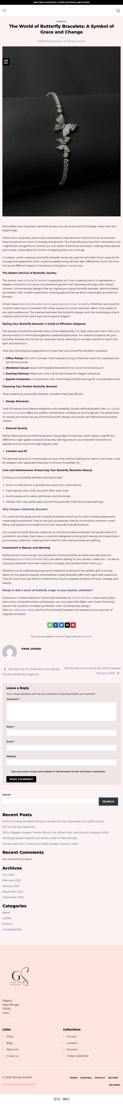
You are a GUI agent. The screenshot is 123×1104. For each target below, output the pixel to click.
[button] (4, 10)
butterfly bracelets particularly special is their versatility (55, 304)
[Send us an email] (12, 1020)
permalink (86, 636)
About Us (12, 1049)
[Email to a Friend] (67, 625)
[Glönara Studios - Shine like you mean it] (61, 10)
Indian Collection (78, 1055)
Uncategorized (11, 929)
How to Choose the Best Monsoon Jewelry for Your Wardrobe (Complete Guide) (53, 821)
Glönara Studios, (81, 597)
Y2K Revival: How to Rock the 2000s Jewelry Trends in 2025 (40, 843)
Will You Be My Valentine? (18, 826)
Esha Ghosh (78, 41)
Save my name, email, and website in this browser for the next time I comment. (58, 771)
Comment (13, 699)
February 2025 (11, 880)
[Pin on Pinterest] (73, 625)
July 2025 (8, 874)
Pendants (72, 1043)
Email (10, 741)
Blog (9, 1043)
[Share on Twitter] (61, 625)
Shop (9, 1036)
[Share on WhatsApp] (50, 625)
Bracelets (72, 1049)
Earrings (72, 1036)
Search (6, 794)
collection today (24, 609)
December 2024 (12, 891)
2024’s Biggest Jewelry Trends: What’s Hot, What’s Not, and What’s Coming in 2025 (55, 832)
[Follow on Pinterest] (16, 1020)
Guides (6, 918)
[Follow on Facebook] (4, 1020)
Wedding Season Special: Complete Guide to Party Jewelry (39, 838)
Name (10, 726)
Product (61, 21)
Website (11, 756)
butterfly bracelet (31, 559)
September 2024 (13, 897)
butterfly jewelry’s (37, 280)
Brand (6, 912)
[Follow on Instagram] (8, 1020)
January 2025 (10, 886)
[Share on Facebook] (55, 625)
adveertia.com (26, 1084)
